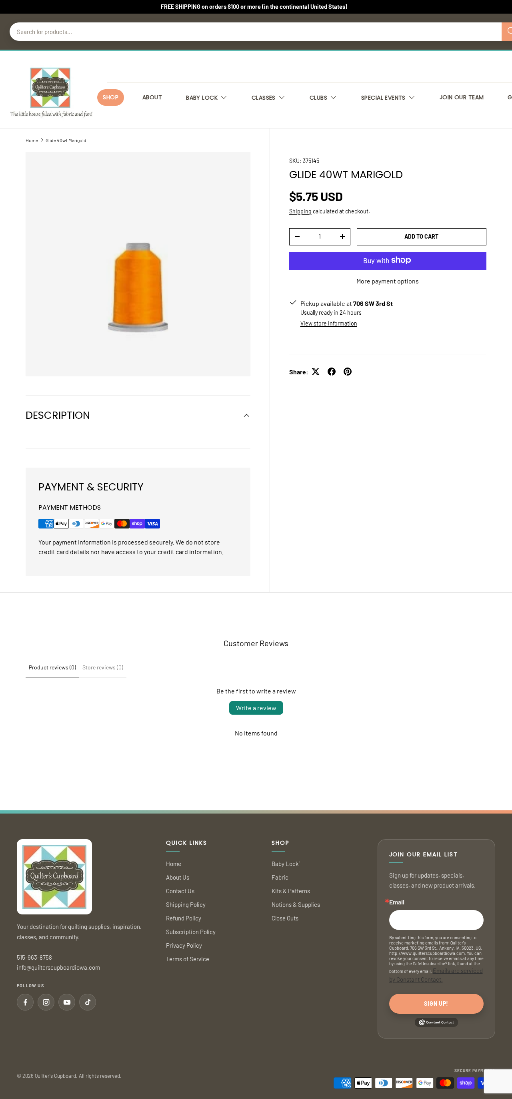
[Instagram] (46, 1002)
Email (396, 902)
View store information (328, 322)
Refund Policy (183, 918)
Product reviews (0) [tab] (52, 667)
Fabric (280, 877)
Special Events (383, 98)
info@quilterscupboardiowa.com (58, 967)
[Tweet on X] (316, 372)
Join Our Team (462, 97)
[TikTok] (87, 1002)
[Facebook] (25, 1002)
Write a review (256, 707)
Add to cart (421, 236)
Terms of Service (187, 958)
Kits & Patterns (291, 890)
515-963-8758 (34, 957)
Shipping (300, 210)
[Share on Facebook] (332, 372)
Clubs (318, 98)
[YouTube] (66, 1002)
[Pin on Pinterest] (348, 372)
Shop (110, 97)
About (152, 97)
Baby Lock (202, 98)
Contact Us (180, 890)
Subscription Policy (191, 931)
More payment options (387, 280)
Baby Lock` (286, 863)
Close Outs (285, 918)
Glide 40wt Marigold (66, 140)
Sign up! (436, 1003)
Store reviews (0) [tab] (102, 667)
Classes (264, 98)
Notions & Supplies (296, 904)
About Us (177, 877)
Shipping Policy (186, 904)
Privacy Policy (184, 945)
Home (32, 140)
